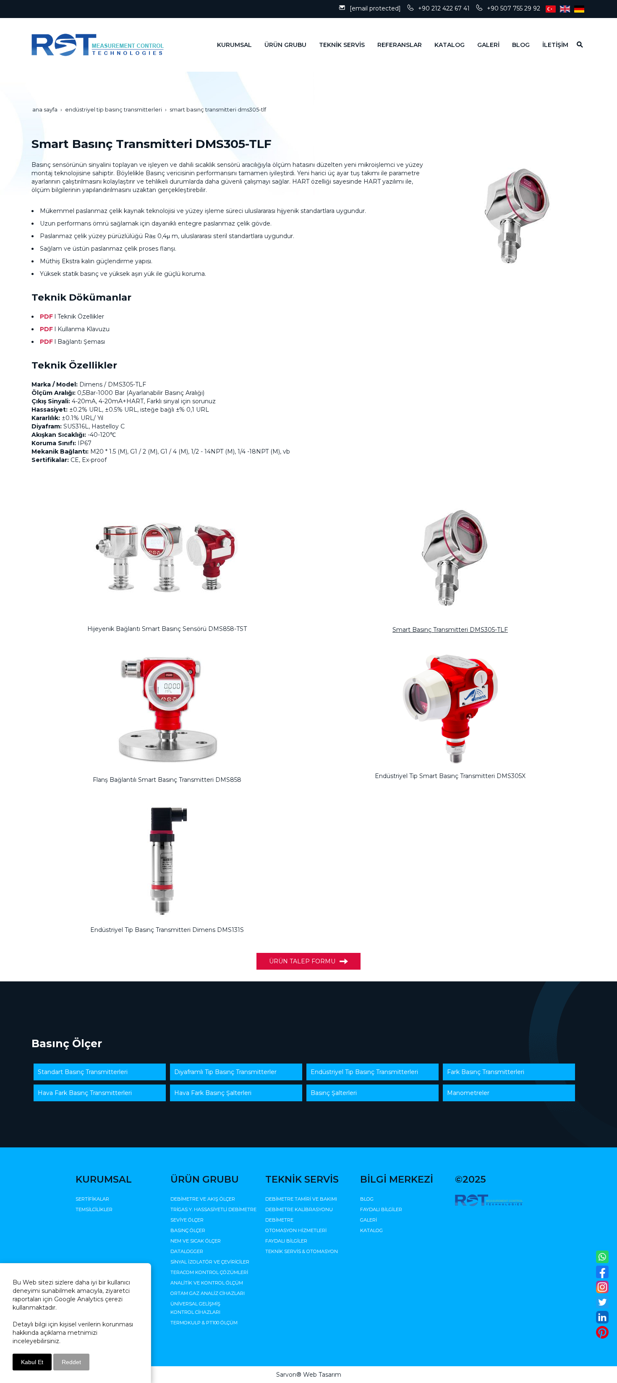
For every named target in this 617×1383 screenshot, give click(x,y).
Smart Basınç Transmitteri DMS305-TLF (450, 629)
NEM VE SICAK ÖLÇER (195, 1241)
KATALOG (371, 1230)
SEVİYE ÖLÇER (187, 1220)
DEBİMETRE (279, 1220)
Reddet (71, 1362)
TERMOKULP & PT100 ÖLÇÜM (204, 1323)
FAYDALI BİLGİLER (286, 1241)
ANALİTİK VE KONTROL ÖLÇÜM (206, 1283)
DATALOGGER (186, 1251)
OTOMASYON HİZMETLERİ (296, 1230)
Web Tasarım (322, 1374)
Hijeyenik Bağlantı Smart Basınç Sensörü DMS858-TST (167, 629)
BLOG (367, 1199)
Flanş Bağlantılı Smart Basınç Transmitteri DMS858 (167, 780)
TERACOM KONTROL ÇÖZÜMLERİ (209, 1272)
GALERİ (368, 1220)
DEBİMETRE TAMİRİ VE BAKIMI (301, 1199)
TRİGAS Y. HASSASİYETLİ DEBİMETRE (213, 1209)
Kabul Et (32, 1362)
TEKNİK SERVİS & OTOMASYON (301, 1251)
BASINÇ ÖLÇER (187, 1230)
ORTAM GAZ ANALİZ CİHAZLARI (207, 1293)
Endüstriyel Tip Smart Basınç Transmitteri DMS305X (450, 776)
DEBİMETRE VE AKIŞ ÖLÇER (202, 1199)
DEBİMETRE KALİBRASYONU (299, 1209)
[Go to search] (577, 44)
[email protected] (375, 8)
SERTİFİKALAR (92, 1199)
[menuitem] (228, 45)
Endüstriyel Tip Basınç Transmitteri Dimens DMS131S (167, 930)
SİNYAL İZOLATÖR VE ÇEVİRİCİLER (209, 1262)
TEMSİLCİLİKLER (94, 1209)
